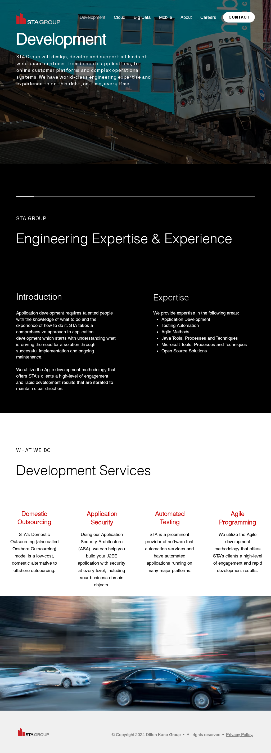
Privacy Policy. (239, 734)
